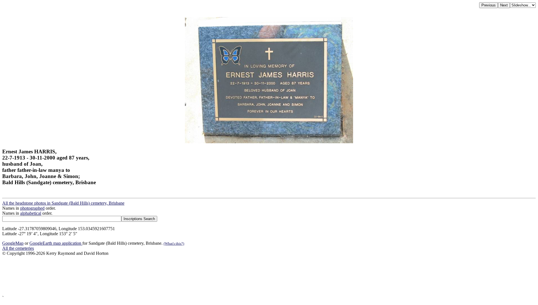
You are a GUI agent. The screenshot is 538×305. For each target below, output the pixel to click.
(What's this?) (174, 243)
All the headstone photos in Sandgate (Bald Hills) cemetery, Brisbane (63, 203)
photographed (32, 208)
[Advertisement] (170, 275)
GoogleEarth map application (55, 243)
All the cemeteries (18, 248)
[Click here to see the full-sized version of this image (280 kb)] (269, 141)
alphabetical (30, 213)
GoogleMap (13, 243)
